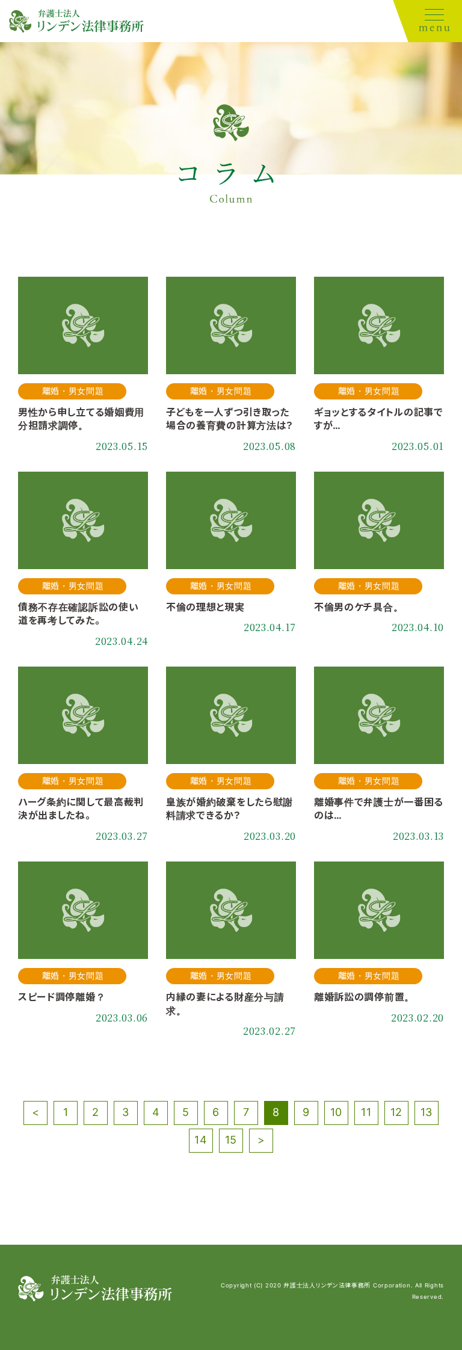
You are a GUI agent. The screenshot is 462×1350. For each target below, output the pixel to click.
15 (231, 1139)
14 (200, 1139)
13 (426, 1112)
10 (336, 1112)
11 (366, 1112)
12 (396, 1112)
